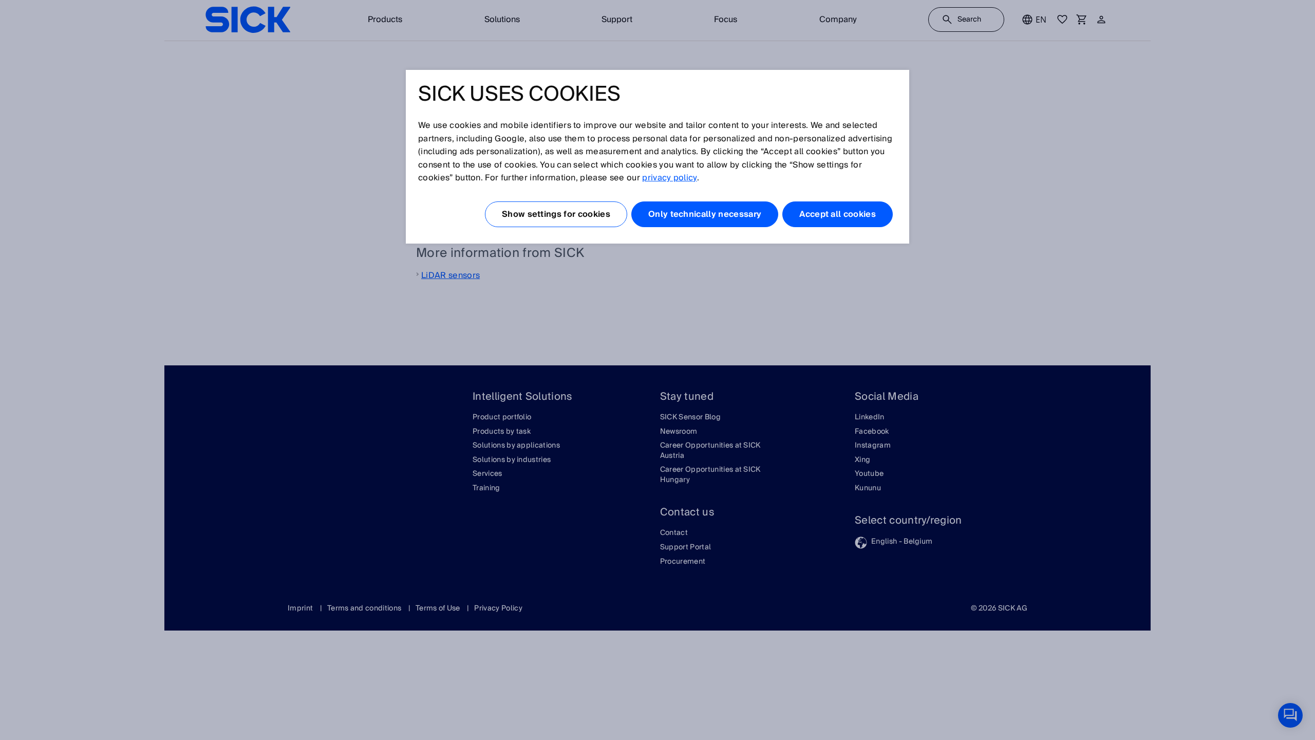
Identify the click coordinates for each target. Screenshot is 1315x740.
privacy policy (669, 178)
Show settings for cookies (556, 214)
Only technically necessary (704, 214)
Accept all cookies (837, 214)
